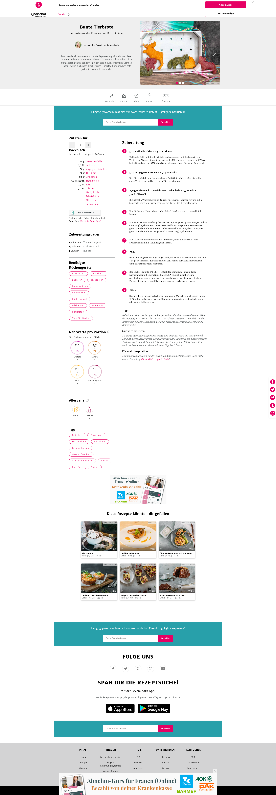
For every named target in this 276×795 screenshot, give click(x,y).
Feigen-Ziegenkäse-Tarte (133, 595)
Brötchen (77, 435)
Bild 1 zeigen (177, 83)
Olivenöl (90, 188)
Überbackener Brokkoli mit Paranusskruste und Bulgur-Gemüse (176, 553)
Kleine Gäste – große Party (155, 359)
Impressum (192, 768)
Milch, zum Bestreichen (92, 202)
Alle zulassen (225, 5)
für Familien (79, 441)
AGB (193, 757)
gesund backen (80, 448)
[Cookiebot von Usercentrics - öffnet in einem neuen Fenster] (38, 15)
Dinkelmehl (91, 176)
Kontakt (138, 762)
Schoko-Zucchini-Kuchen (172, 595)
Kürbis (104, 460)
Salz (88, 184)
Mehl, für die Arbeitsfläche (92, 194)
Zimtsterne (87, 553)
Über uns (165, 757)
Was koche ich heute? (110, 757)
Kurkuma (90, 165)
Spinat (94, 467)
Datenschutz (192, 762)
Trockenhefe (92, 180)
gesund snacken (81, 454)
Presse (165, 762)
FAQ (138, 757)
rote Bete (77, 467)
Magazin (83, 768)
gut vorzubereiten (82, 460)
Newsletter (138, 768)
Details (62, 14)
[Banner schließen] (253, 2)
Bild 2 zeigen (180, 83)
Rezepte (83, 762)
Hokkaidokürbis (94, 161)
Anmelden (165, 122)
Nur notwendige (226, 13)
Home (83, 757)
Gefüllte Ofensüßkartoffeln (95, 595)
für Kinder (100, 441)
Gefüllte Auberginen (130, 553)
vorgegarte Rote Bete (97, 169)
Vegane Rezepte (111, 771)
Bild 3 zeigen (183, 83)
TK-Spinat (91, 173)
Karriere (165, 768)
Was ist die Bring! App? (90, 221)
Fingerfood (96, 435)
